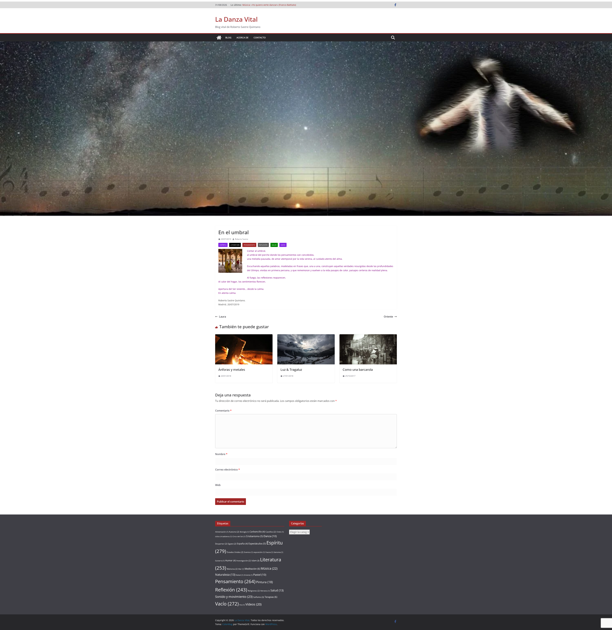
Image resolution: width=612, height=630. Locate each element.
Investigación (243, 560)
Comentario (223, 410)
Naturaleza (225, 574)
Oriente (388, 316)
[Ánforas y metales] (244, 336)
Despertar (221, 543)
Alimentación (221, 532)
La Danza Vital (236, 19)
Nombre (221, 454)
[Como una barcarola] (368, 336)
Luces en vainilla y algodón (256, 4)
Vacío (283, 245)
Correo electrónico (227, 469)
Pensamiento (249, 245)
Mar (241, 569)
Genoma (278, 552)
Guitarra (220, 561)
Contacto (260, 37)
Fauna (269, 552)
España (242, 543)
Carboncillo (257, 531)
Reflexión (263, 245)
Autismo (234, 531)
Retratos (265, 591)
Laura (222, 316)
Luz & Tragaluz (291, 369)
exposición (259, 552)
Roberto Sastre (241, 239)
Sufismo (258, 597)
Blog (228, 37)
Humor (230, 560)
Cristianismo (254, 536)
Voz (242, 605)
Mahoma (232, 569)
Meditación (252, 568)
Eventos (248, 552)
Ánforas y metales (231, 369)
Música (269, 568)
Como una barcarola (358, 369)
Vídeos (253, 604)
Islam (255, 560)
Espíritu (223, 245)
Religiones (254, 590)
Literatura (235, 245)
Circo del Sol (239, 536)
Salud (274, 245)
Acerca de (242, 37)
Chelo (280, 532)
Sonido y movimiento (234, 596)
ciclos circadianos (223, 536)
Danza (270, 536)
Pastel (259, 574)
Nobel (239, 575)
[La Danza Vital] (219, 37)
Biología (244, 532)
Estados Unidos (235, 552)
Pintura (264, 582)
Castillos (271, 531)
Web (218, 485)
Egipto (232, 543)
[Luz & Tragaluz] (306, 336)
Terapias (271, 597)
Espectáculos (257, 543)
